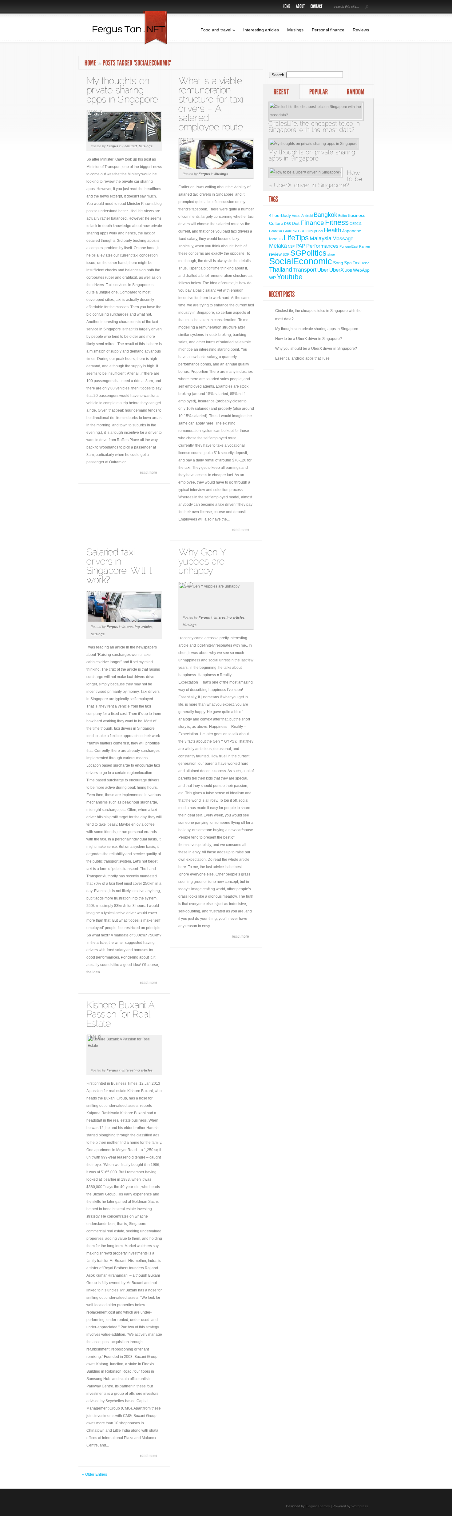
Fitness (337, 222)
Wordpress (359, 1506)
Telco (365, 263)
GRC (302, 231)
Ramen (364, 246)
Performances (322, 246)
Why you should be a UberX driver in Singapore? (316, 348)
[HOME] (286, 7)
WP (272, 277)
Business (356, 215)
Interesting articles (261, 29)
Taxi (356, 262)
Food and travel (217, 29)
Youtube (290, 277)
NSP (291, 246)
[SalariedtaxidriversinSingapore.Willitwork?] (120, 566)
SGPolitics (308, 253)
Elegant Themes (318, 1506)
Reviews (361, 29)
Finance (312, 222)
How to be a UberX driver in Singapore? (308, 339)
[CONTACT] (316, 7)
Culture (276, 223)
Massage (342, 238)
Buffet (342, 215)
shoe (331, 254)
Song (338, 262)
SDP (286, 254)
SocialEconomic (300, 261)
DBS (287, 223)
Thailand (280, 269)
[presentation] (281, 92)
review (275, 254)
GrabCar (275, 231)
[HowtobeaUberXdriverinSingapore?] (318, 178)
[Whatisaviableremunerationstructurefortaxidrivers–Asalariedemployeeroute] (212, 104)
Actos (296, 215)
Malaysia (320, 238)
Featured (129, 146)
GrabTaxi (290, 231)
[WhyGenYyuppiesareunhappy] (203, 561)
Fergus (112, 146)
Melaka (278, 245)
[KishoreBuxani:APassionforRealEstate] (121, 1014)
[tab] (281, 91)
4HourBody (280, 215)
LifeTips (296, 237)
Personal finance (328, 29)
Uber (322, 270)
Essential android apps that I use (302, 358)
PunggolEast (348, 246)
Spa (348, 262)
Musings (295, 29)
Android (307, 215)
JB (281, 239)
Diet (295, 223)
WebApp (361, 270)
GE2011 (356, 223)
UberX (336, 270)
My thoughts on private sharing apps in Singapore (316, 329)
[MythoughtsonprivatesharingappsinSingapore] (122, 90)
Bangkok (325, 214)
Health (332, 230)
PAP (300, 246)
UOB (348, 270)
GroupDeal (315, 231)
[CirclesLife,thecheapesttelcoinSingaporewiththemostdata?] (318, 117)
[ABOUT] (300, 7)
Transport (304, 269)
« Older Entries (94, 1474)
